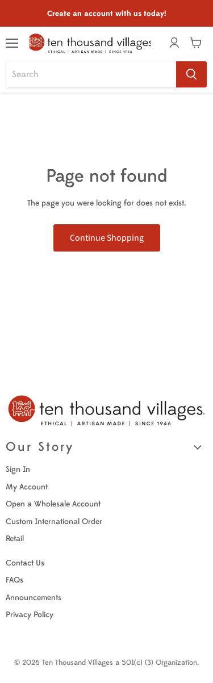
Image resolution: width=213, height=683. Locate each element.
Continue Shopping (107, 238)
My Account (27, 487)
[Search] (191, 74)
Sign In (18, 469)
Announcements (33, 597)
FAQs (14, 580)
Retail (15, 538)
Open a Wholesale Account (53, 504)
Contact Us (25, 563)
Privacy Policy (29, 614)
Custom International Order (54, 521)
